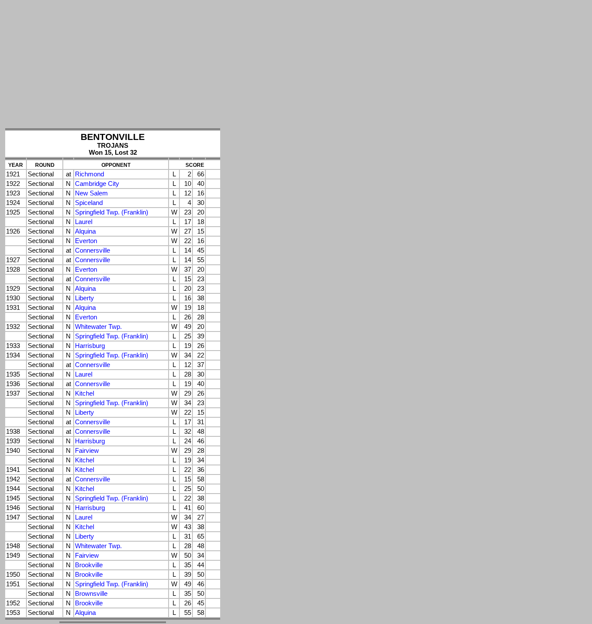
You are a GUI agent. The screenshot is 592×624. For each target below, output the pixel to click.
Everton (86, 240)
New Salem (91, 193)
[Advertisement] (112, 65)
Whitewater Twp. (98, 326)
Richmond (89, 174)
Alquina (85, 231)
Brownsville (91, 593)
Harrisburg (90, 345)
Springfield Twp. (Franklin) (111, 212)
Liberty (84, 298)
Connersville (92, 250)
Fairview (87, 450)
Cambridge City (97, 183)
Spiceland (89, 202)
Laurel (83, 221)
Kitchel (84, 393)
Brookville (89, 565)
